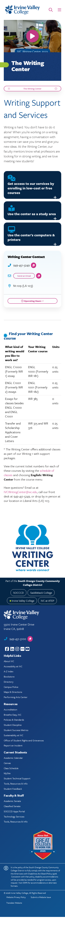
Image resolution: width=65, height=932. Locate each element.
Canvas (7, 763)
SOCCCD (18, 593)
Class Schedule (11, 768)
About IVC (9, 661)
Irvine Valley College (23, 601)
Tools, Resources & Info (16, 783)
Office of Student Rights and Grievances (24, 740)
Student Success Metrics (16, 730)
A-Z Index (8, 671)
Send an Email (24, 275)
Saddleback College (41, 593)
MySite (7, 773)
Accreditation (10, 709)
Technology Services (14, 816)
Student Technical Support (17, 778)
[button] (59, 10)
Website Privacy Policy (16, 897)
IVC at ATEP (47, 601)
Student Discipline (13, 725)
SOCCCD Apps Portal (14, 811)
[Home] (22, 10)
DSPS (25, 882)
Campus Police (11, 687)
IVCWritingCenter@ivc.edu (20, 492)
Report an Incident (13, 745)
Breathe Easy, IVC (12, 714)
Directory (8, 681)
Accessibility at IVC (13, 666)
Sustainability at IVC (13, 735)
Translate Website (14, 902)
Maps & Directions (13, 692)
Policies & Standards (14, 719)
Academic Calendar (13, 758)
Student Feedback (13, 788)
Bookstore (9, 676)
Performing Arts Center (15, 697)
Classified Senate (12, 806)
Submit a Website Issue (41, 897)
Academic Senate (12, 801)
